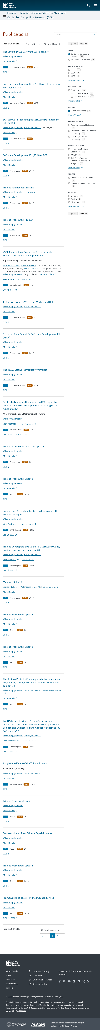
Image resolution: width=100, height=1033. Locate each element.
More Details (9, 61)
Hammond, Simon (49, 587)
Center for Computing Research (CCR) (30, 17)
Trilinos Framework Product (18, 219)
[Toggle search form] (88, 5)
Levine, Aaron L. (31, 192)
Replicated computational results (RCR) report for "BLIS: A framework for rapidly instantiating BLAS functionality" (30, 405)
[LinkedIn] (79, 981)
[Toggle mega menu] (96, 5)
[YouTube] (69, 981)
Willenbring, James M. (13, 56)
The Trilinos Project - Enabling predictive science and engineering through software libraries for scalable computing (32, 682)
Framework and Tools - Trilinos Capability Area (28, 897)
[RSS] (89, 981)
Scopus (21, 434)
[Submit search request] (94, 34)
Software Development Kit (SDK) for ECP (25, 155)
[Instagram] (65, 981)
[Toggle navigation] (4, 15)
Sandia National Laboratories (18, 1002)
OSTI (5, 72)
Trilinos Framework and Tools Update (23, 446)
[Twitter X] (84, 981)
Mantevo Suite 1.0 (13, 582)
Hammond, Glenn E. (47, 274)
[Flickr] (74, 981)
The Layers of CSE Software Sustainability (26, 51)
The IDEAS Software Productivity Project (25, 369)
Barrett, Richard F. (11, 587)
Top (93, 1030)
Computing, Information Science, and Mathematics (42, 13)
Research (11, 13)
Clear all (84, 43)
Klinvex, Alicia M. (31, 268)
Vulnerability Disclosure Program (64, 1026)
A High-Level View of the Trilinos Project (25, 763)
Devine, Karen (48, 690)
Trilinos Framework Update (18, 478)
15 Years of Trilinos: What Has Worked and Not (28, 301)
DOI (4, 290)
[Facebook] (60, 981)
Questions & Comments (70, 971)
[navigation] (33, 44)
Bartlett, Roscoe (28, 265)
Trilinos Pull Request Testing (18, 187)
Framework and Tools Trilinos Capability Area (27, 833)
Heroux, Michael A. (32, 127)
